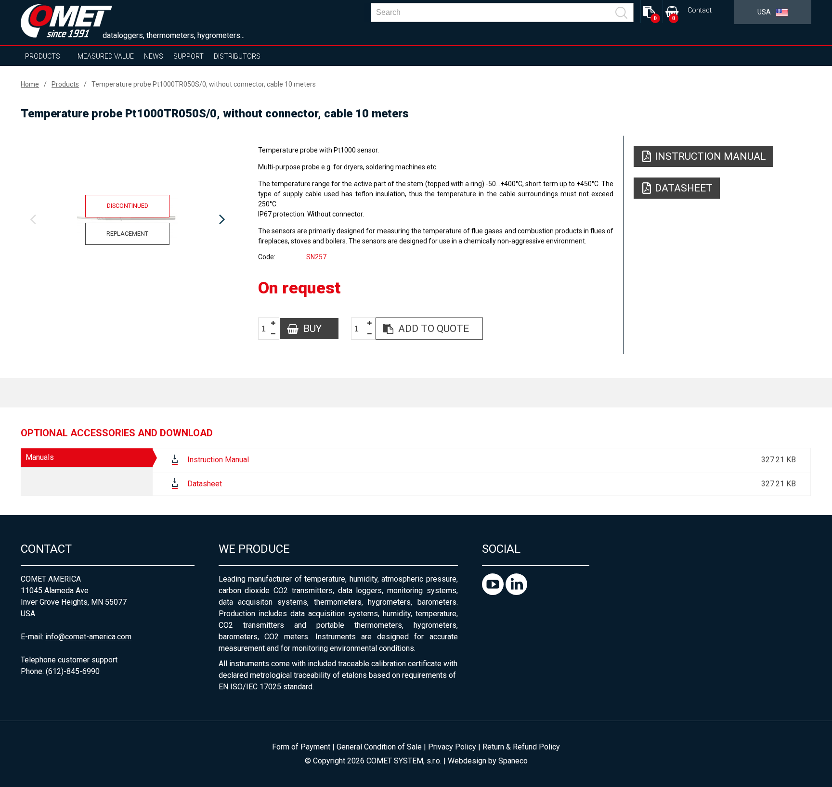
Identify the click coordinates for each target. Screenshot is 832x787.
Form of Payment (301, 746)
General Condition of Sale (379, 746)
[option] (127, 220)
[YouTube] (494, 592)
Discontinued (127, 205)
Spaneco (513, 760)
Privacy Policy (452, 746)
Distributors (237, 56)
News (153, 56)
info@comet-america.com (88, 636)
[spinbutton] (267, 328)
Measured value (106, 56)
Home (30, 84)
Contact (700, 10)
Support (188, 56)
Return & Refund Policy (521, 746)
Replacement (127, 233)
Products (42, 56)
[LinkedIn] (516, 592)
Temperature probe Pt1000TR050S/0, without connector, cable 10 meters (203, 84)
